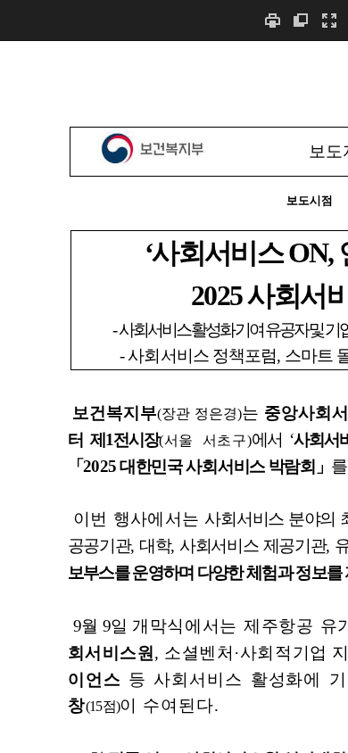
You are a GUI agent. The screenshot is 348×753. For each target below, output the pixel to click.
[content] (174, 396)
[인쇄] (272, 20)
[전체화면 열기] (329, 20)
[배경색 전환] (300, 20)
